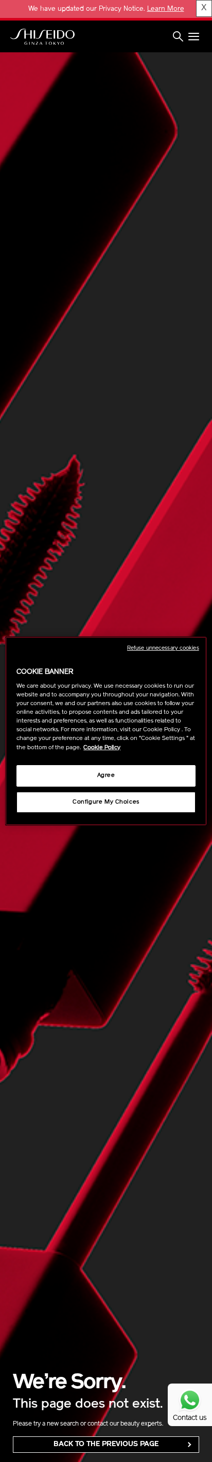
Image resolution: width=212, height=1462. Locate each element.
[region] (105, 731)
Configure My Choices (106, 802)
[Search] (178, 37)
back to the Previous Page (106, 1444)
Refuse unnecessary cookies (163, 648)
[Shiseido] (42, 37)
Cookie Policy (101, 748)
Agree (106, 775)
